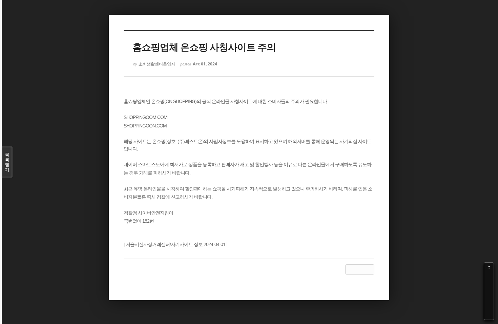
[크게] (489, 277)
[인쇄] (489, 315)
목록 (7, 162)
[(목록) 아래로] (489, 305)
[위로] (489, 296)
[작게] (489, 286)
